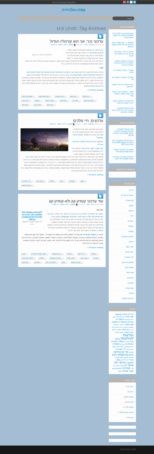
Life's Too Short (27, 96)
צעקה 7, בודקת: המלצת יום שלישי (124, 71)
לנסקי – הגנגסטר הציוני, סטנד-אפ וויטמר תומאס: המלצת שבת (123, 93)
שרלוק (131, 293)
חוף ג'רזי (75, 100)
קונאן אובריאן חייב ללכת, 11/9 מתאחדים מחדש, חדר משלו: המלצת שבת (123, 35)
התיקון (131, 241)
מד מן (131, 190)
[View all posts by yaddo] (75, 44)
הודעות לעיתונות (127, 336)
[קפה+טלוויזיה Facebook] (127, 2)
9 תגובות (53, 124)
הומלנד (37, 100)
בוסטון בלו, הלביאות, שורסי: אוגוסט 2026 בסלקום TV (124, 150)
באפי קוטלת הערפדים (38, 254)
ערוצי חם (119, 362)
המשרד (131, 231)
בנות (113, 327)
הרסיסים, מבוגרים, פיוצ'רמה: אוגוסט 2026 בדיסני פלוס (123, 157)
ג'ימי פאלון (86, 96)
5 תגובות (54, 44)
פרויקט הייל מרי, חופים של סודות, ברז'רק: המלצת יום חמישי (124, 53)
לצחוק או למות (89, 100)
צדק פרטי (130, 277)
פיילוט (122, 365)
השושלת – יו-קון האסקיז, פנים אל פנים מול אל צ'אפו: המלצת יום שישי (123, 44)
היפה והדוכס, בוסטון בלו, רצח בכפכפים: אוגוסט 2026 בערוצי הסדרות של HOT (123, 142)
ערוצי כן (129, 365)
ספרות (51, 181)
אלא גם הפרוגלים (96, 52)
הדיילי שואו (81, 254)
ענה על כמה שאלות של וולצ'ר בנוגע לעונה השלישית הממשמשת (75, 215)
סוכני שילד (130, 272)
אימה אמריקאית (44, 96)
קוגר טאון (50, 105)
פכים (132, 417)
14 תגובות (55, 204)
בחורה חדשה (118, 327)
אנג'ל (23, 254)
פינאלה (118, 366)
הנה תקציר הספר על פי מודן (92, 148)
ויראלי (122, 346)
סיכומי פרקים (129, 412)
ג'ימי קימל (25, 100)
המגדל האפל (49, 100)
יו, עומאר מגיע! (91, 234)
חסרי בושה (130, 246)
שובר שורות (129, 288)
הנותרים (131, 221)
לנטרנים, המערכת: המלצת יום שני (123, 78)
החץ (132, 215)
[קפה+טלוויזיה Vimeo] (131, 2)
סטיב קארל (70, 258)
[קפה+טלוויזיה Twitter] (134, 2)
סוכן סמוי (25, 105)
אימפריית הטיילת (127, 195)
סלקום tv (129, 362)
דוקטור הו (119, 330)
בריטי (132, 330)
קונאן (82, 181)
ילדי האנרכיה (26, 181)
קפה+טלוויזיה (74, 9)
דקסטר (69, 254)
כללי (132, 402)
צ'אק (61, 181)
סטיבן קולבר (119, 357)
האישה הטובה (119, 332)
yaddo (71, 44)
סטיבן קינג (37, 105)
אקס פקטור (129, 324)
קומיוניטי (71, 181)
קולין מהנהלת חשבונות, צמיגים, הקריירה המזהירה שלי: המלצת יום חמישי (122, 110)
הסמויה (41, 258)
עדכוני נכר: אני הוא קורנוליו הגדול (76, 41)
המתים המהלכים (27, 258)
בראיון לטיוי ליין (97, 227)
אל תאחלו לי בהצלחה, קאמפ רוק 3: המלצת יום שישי (123, 102)
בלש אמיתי (130, 200)
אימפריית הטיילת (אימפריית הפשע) (123, 320)
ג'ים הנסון (73, 96)
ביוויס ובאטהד (59, 96)
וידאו (65, 44)
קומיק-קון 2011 (51, 262)
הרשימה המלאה (128, 298)
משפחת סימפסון (129, 357)
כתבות (131, 407)
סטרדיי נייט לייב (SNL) (125, 359)
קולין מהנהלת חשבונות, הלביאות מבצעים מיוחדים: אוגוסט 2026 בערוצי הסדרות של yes (123, 132)
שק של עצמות (26, 185)
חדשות (60, 44)
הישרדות (127, 341)
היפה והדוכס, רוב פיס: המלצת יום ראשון (123, 85)
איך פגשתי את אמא (119, 317)
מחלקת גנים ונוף (128, 262)
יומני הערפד (129, 252)
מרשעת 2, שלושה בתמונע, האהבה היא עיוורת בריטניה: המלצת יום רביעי (124, 63)
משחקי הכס (129, 267)
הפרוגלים (63, 100)
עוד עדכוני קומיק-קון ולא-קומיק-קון (76, 201)
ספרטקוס (25, 262)
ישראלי (131, 352)
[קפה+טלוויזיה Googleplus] (124, 2)
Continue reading (95, 89)
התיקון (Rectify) (129, 347)
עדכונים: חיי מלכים (88, 120)
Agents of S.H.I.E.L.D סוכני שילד (125, 315)
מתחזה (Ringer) (55, 258)
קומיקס (118, 368)
